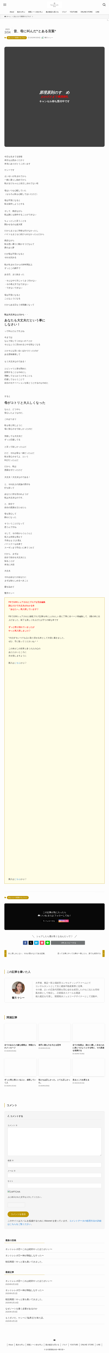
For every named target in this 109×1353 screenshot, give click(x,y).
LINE (98, 1345)
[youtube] (54, 1340)
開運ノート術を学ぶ (35, 1345)
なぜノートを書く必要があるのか (21, 1310)
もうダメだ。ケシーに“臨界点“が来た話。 (25, 1319)
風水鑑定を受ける (52, 1345)
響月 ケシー (18, 997)
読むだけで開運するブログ (17, 37)
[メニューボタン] (5, 5)
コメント (12, 1125)
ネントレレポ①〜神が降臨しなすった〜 (24, 1255)
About (11, 1345)
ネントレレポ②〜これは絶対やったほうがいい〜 (28, 1249)
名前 (11, 1160)
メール (12, 1171)
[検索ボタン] (104, 5)
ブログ (64, 1345)
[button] (25, 943)
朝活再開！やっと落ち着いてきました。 (24, 1262)
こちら (17, 663)
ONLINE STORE (87, 1345)
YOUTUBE (74, 1345)
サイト (10, 1181)
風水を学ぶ (20, 1345)
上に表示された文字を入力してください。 (25, 1197)
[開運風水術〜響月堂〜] (54, 5)
